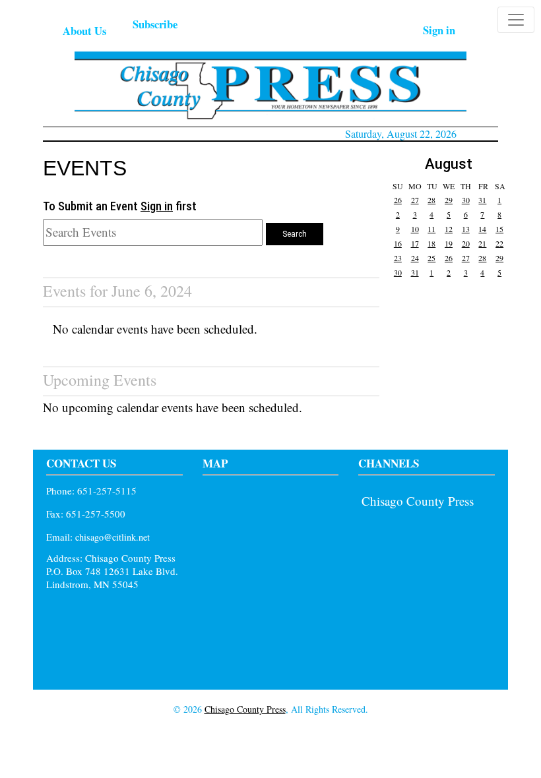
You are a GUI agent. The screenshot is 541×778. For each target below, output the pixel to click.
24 (415, 258)
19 (449, 243)
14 (482, 229)
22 (499, 243)
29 (449, 199)
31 (482, 199)
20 (466, 243)
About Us (84, 30)
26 (398, 199)
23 (398, 258)
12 (449, 229)
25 (431, 258)
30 (466, 199)
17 (415, 243)
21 (482, 243)
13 (466, 229)
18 (431, 243)
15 (499, 229)
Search (294, 234)
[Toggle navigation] (515, 20)
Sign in (439, 30)
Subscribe (155, 24)
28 (431, 199)
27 (415, 199)
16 (398, 243)
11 (431, 229)
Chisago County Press (418, 501)
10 (415, 229)
